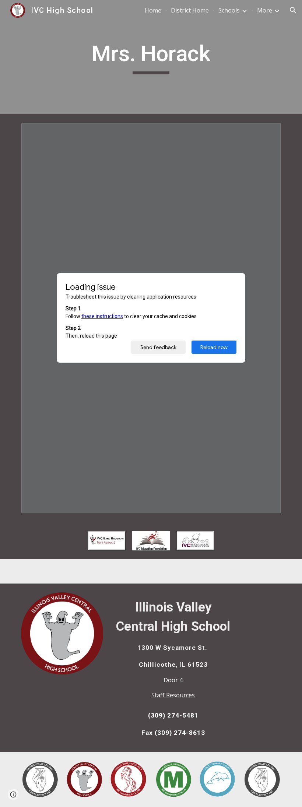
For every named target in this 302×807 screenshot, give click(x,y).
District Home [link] (190, 10)
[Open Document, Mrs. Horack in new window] (267, 132)
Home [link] (153, 10)
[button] (293, 10)
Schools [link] (229, 10)
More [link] (264, 10)
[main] (151, 57)
